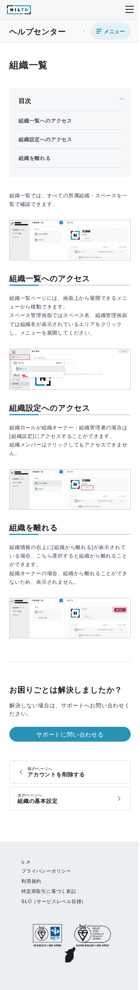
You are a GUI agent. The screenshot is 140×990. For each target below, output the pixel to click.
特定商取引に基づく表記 (48, 890)
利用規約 (31, 880)
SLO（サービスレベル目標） (53, 901)
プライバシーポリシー (46, 870)
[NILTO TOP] (19, 11)
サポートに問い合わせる (70, 734)
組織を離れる (35, 157)
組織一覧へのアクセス (45, 120)
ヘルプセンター (37, 31)
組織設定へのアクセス (45, 139)
